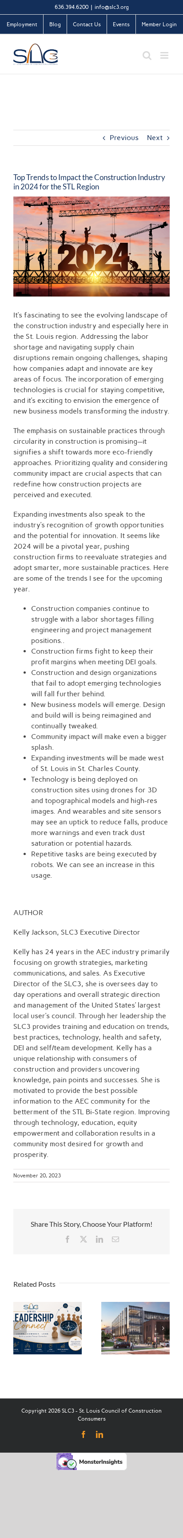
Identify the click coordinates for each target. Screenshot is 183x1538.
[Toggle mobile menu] (165, 55)
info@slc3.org (112, 7)
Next (155, 137)
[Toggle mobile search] (147, 55)
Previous (124, 137)
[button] (20, 1328)
